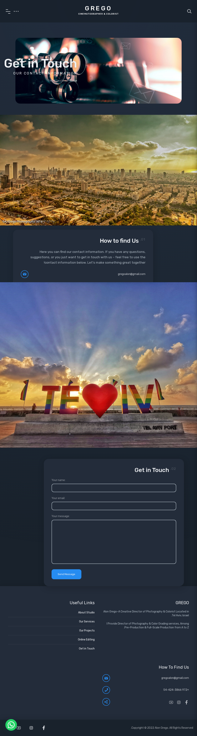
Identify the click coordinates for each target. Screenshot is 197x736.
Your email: (58, 498)
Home (73, 80)
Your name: (58, 480)
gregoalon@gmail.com (131, 274)
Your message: (61, 516)
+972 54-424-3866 (176, 689)
